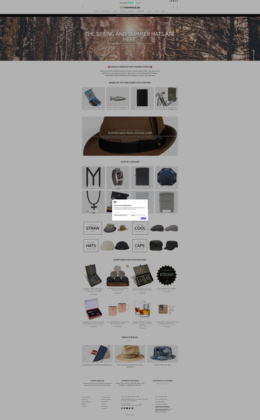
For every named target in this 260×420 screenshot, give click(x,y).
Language (134, 212)
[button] (145, 202)
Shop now (143, 218)
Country (117, 212)
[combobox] (120, 215)
